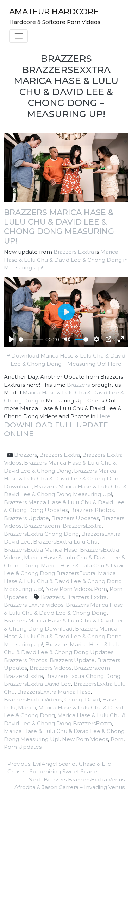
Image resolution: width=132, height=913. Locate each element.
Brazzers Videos (50, 668)
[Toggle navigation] (18, 36)
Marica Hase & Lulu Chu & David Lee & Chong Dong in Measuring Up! (66, 259)
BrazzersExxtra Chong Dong (41, 534)
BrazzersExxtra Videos (33, 699)
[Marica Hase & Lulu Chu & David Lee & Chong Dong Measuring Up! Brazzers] (66, 167)
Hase (109, 699)
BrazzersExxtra (82, 525)
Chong (73, 699)
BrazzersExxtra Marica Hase (40, 549)
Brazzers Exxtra (74, 251)
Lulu (9, 707)
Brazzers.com (42, 525)
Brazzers (78, 384)
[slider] (31, 339)
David (92, 699)
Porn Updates (23, 747)
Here (104, 416)
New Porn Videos (68, 589)
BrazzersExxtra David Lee (37, 683)
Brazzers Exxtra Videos (33, 604)
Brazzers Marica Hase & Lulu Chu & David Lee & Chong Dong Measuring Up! (59, 226)
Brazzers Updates (75, 518)
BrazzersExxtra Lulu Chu (65, 541)
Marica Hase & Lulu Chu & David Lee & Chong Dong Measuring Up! (63, 581)
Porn (100, 589)
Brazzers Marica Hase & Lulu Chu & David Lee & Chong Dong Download (63, 478)
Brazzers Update (26, 518)
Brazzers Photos (92, 510)
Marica (27, 707)
